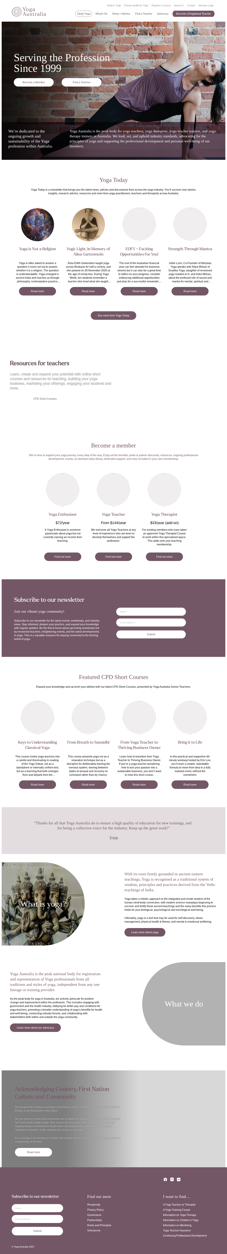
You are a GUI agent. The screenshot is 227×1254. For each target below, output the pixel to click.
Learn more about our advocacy (35, 1027)
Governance (94, 1215)
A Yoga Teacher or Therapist (179, 1204)
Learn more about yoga (145, 932)
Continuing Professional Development (185, 1235)
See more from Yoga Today (113, 315)
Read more (37, 291)
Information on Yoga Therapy (179, 1215)
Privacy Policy (95, 1209)
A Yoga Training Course (176, 1209)
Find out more (63, 556)
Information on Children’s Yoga (180, 1220)
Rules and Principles (99, 1225)
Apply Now (33, 82)
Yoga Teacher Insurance (177, 1230)
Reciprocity (93, 1204)
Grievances (93, 1230)
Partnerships (94, 1220)
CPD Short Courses (45, 398)
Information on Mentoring (177, 1225)
